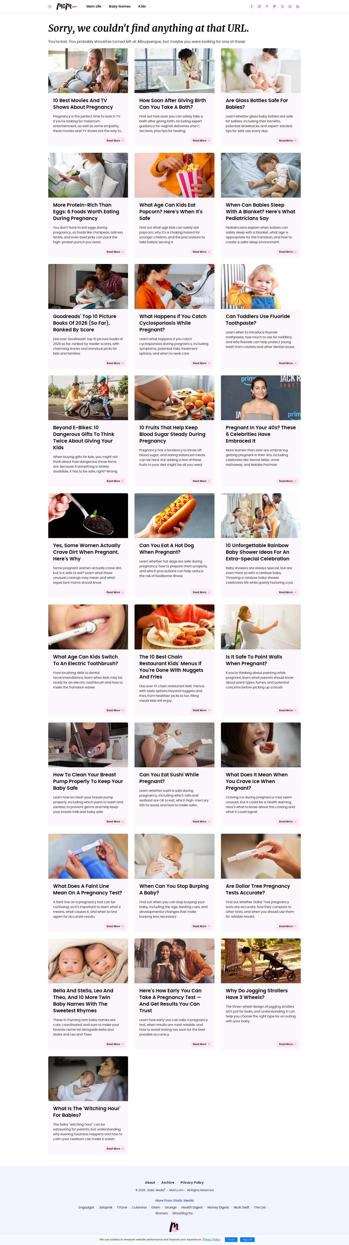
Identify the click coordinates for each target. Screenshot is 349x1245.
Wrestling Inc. (183, 1213)
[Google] (290, 6)
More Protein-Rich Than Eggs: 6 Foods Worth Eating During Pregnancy (86, 212)
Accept (231, 1240)
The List (260, 1207)
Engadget (86, 1207)
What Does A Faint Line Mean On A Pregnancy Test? (87, 889)
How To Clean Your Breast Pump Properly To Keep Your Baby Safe (88, 782)
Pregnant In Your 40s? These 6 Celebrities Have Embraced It (261, 434)
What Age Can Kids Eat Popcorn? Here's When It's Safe (171, 212)
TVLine (122, 1207)
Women (161, 1213)
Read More (113, 140)
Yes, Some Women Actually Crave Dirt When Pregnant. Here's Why (87, 552)
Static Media (155, 1190)
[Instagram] (259, 6)
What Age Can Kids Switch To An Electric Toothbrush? (85, 660)
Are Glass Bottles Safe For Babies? (257, 104)
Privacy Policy (192, 1182)
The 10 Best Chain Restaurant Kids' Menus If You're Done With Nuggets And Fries (171, 667)
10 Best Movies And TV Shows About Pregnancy (83, 104)
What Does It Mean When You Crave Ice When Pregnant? (257, 782)
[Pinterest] (267, 6)
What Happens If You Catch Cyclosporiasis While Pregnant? (173, 323)
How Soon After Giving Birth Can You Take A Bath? (172, 104)
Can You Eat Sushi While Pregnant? (169, 778)
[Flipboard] (275, 6)
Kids (142, 6)
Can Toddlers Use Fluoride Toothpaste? (258, 320)
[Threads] (282, 6)
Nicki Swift (241, 1207)
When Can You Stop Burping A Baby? (174, 889)
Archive (167, 1182)
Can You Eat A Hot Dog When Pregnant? (166, 549)
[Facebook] (252, 6)
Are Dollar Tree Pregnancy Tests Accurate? (258, 889)
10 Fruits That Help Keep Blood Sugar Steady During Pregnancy (172, 434)
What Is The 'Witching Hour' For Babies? (86, 1112)
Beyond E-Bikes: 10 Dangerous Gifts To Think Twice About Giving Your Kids (83, 437)
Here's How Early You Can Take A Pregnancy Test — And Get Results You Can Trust (170, 1000)
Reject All (247, 1240)
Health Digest (192, 1207)
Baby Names (120, 6)
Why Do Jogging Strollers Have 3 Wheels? (257, 994)
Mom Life (93, 6)
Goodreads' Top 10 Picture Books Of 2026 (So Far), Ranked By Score (84, 323)
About (150, 1182)
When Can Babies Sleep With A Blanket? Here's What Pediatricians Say (260, 212)
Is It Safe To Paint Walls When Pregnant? (254, 660)
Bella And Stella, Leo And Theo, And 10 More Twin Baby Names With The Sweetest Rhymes (83, 1000)
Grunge (171, 1207)
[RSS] (298, 6)
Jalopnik (105, 1207)
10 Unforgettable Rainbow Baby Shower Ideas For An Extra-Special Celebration (257, 552)
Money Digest (218, 1207)
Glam (155, 1207)
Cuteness (139, 1207)
